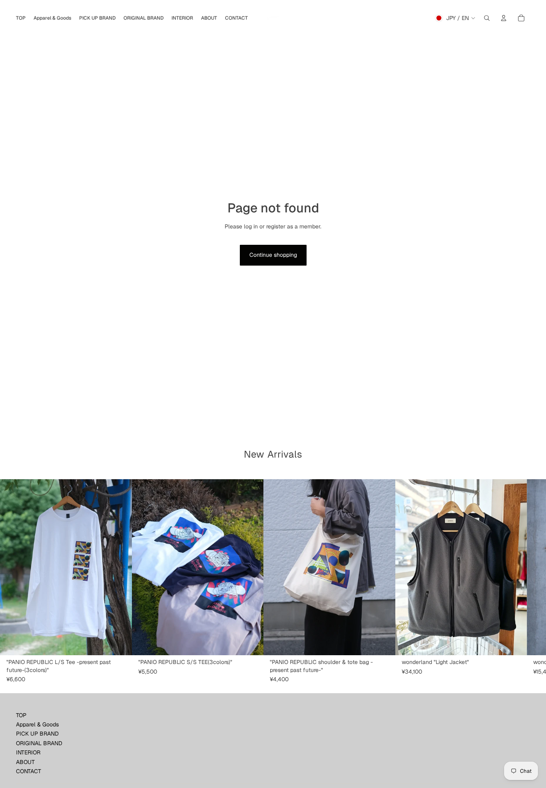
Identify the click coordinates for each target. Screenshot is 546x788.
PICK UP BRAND (37, 733)
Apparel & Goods (37, 724)
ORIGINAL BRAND (39, 743)
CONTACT (28, 771)
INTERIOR (28, 752)
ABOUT (25, 762)
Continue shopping (273, 254)
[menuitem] (21, 18)
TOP (21, 715)
